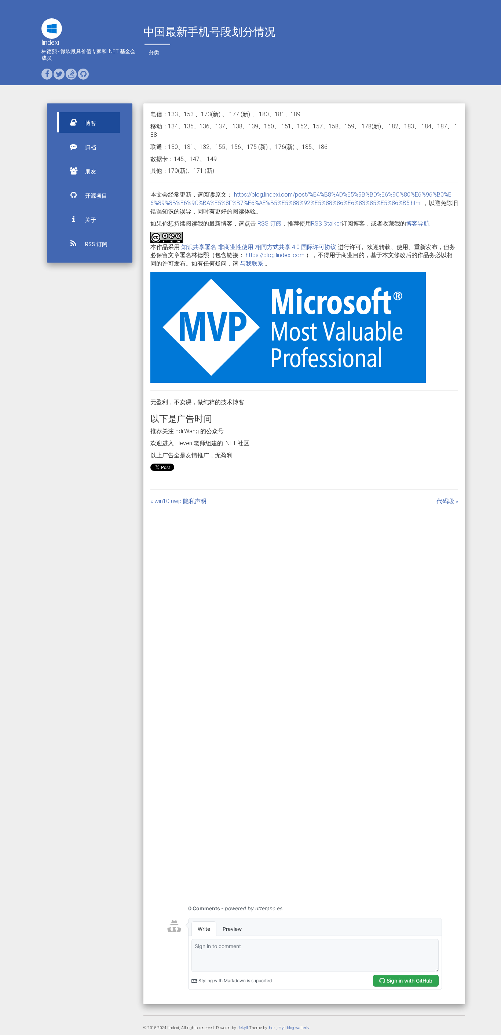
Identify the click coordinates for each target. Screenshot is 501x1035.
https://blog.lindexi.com (275, 255)
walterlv (302, 1027)
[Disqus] (304, 597)
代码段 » (447, 501)
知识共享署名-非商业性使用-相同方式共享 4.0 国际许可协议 (258, 247)
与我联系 (251, 263)
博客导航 (417, 223)
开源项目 (95, 196)
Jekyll (243, 1027)
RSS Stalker (326, 223)
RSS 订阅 (95, 244)
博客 (90, 123)
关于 (90, 220)
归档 (90, 147)
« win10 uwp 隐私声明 (178, 501)
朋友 (90, 171)
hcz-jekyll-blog (281, 1027)
